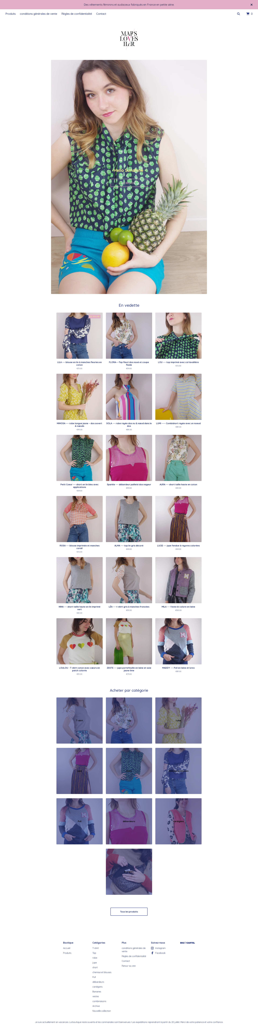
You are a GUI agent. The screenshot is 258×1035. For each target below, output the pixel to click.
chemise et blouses (101, 972)
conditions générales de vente (38, 13)
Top (94, 953)
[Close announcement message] (251, 5)
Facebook (160, 953)
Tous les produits (129, 911)
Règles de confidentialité (76, 13)
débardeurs (98, 982)
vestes (95, 996)
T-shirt (95, 948)
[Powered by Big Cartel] (187, 943)
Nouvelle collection (101, 1011)
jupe (94, 962)
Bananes (96, 991)
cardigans (97, 986)
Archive (96, 1006)
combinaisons (99, 1001)
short (95, 967)
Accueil (66, 948)
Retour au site (129, 965)
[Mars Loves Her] (129, 39)
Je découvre (129, 183)
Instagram (160, 948)
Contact (101, 13)
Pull (94, 977)
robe (94, 957)
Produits (10, 13)
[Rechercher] (238, 13)
